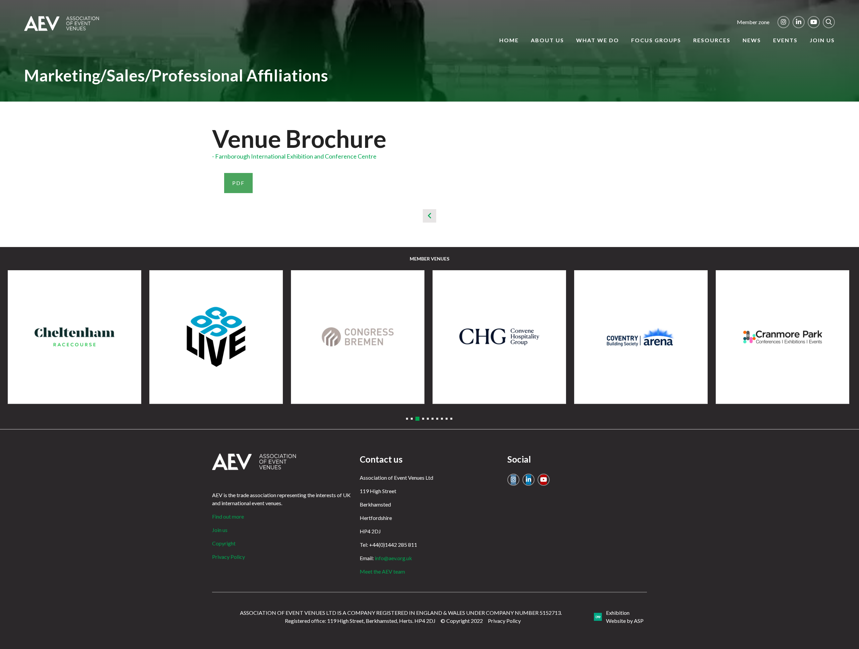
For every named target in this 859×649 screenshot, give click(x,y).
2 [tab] (412, 419)
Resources (711, 40)
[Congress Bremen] (357, 337)
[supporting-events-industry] (61, 29)
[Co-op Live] (216, 337)
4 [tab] (423, 419)
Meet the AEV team (382, 571)
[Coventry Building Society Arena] (640, 337)
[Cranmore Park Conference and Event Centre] (782, 337)
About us (547, 40)
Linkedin (799, 22)
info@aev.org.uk (393, 558)
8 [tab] (442, 419)
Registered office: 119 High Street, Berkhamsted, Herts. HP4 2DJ (360, 620)
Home (509, 40)
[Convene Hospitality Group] (499, 337)
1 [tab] (407, 419)
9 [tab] (447, 419)
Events (785, 40)
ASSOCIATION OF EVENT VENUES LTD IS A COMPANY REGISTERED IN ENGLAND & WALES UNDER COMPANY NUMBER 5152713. (401, 612)
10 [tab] (451, 419)
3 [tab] (417, 419)
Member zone (753, 22)
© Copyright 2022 (462, 620)
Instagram (783, 22)
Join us (822, 40)
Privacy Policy (228, 556)
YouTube (814, 22)
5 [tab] (428, 419)
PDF (238, 183)
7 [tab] (437, 419)
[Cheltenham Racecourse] (74, 337)
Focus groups (656, 40)
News (752, 40)
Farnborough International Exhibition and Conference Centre (295, 156)
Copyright (224, 543)
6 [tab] (433, 419)
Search (829, 22)
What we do (597, 40)
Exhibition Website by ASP (625, 616)
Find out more (228, 516)
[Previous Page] (429, 216)
